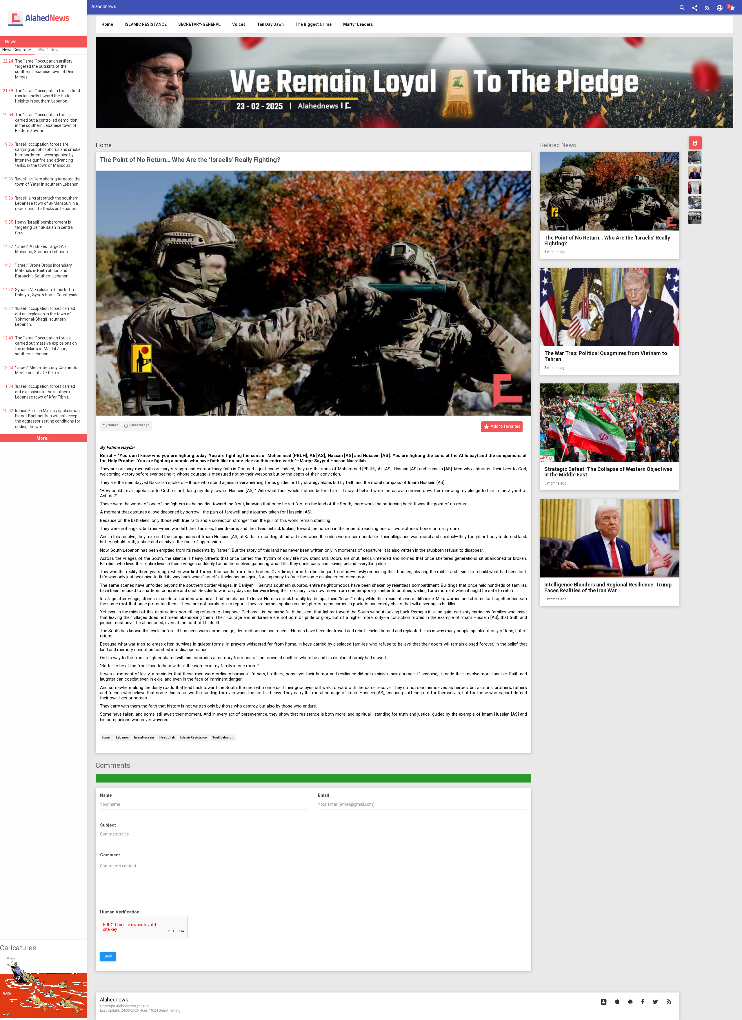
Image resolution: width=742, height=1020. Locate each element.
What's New (48, 49)
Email (323, 795)
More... (44, 438)
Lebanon (122, 737)
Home (104, 145)
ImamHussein (144, 737)
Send (107, 956)
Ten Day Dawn (270, 24)
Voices (238, 24)
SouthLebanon (222, 737)
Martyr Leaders (358, 24)
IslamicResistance (193, 737)
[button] (694, 8)
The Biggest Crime (313, 24)
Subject (108, 825)
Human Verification (119, 912)
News (11, 41)
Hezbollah (167, 737)
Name (106, 795)
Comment (110, 855)
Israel (106, 737)
